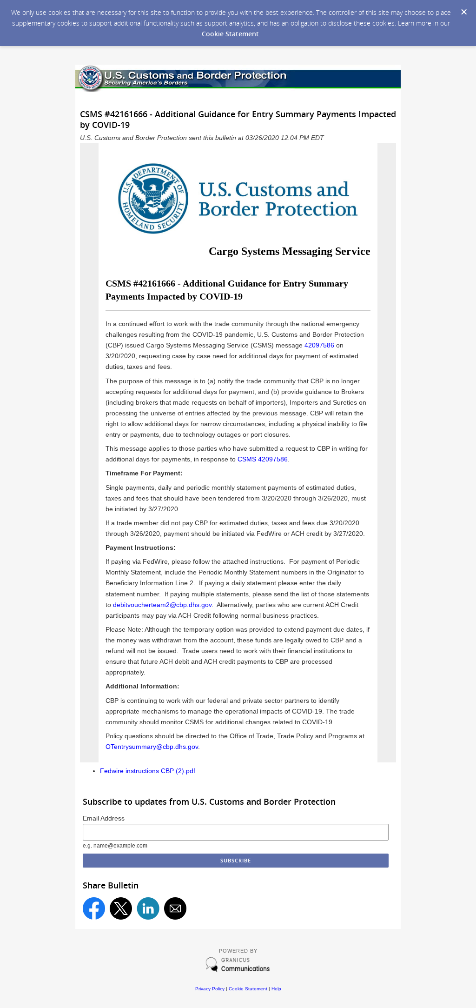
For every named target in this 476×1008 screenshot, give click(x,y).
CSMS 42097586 (263, 459)
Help (276, 988)
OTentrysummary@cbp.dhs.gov (152, 746)
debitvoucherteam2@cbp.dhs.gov (162, 604)
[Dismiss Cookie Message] (464, 12)
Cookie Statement (230, 33)
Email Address (104, 818)
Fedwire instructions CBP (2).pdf (147, 770)
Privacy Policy (210, 988)
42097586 (320, 345)
